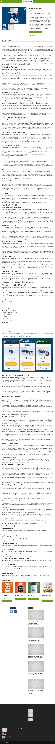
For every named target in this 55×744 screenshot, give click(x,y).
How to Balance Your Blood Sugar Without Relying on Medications (35, 657)
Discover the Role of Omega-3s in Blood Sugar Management (35, 674)
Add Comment (10, 730)
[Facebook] (15, 611)
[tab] (4, 40)
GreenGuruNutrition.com (12, 742)
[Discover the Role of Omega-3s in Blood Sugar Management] (36, 666)
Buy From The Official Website (35, 32)
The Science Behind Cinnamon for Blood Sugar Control (35, 622)
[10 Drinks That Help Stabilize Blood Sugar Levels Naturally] (36, 632)
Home (3, 4)
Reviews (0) (10, 40)
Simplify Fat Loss (10, 736)
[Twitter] (11, 611)
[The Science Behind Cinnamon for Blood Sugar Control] (36, 614)
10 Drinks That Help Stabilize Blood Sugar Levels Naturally (34, 639)
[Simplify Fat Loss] (4, 737)
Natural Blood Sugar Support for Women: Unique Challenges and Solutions (35, 692)
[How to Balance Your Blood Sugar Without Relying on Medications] (36, 649)
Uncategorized (7, 4)
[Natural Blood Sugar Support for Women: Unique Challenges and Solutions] (36, 683)
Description (4, 40)
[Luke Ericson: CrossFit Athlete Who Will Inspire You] (4, 733)
